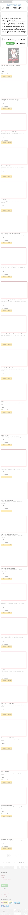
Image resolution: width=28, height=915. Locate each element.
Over (17, 14)
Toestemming (6, 14)
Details (12, 14)
